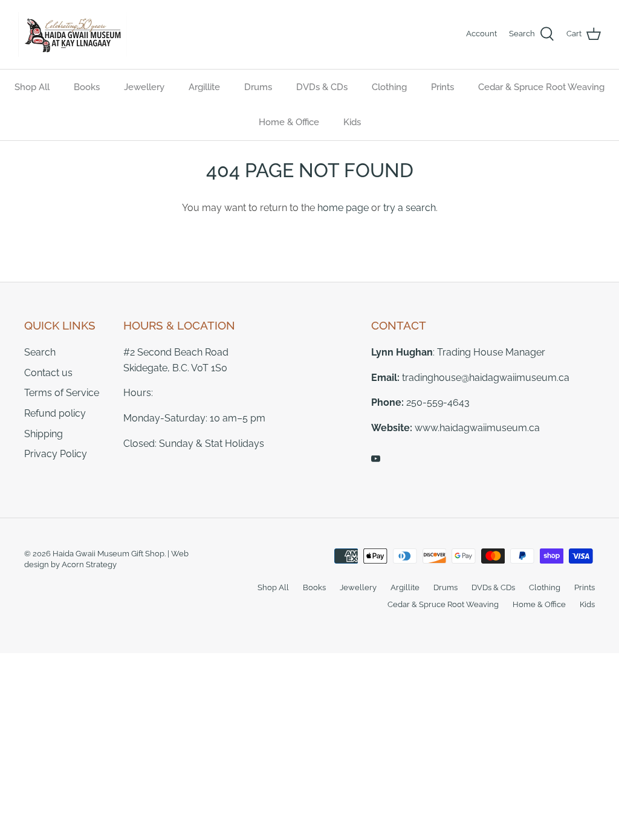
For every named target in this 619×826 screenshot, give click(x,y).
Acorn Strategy (89, 564)
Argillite (204, 87)
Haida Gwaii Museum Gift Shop (108, 553)
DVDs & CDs (322, 87)
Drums (258, 87)
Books (87, 87)
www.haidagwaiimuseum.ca (477, 428)
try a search (409, 207)
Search (40, 352)
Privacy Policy (55, 454)
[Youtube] (375, 458)
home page (343, 207)
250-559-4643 (438, 402)
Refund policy (55, 413)
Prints (442, 87)
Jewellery (144, 87)
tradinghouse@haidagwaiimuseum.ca (485, 377)
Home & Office (289, 122)
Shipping (43, 434)
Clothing (389, 87)
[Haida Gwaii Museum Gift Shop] (72, 34)
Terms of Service (61, 392)
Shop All (32, 87)
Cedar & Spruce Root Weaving (541, 87)
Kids (352, 122)
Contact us (48, 373)
